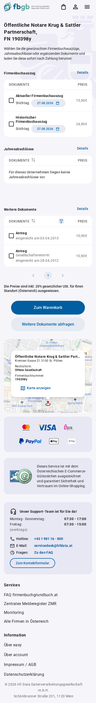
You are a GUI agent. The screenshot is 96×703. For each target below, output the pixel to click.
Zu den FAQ (43, 552)
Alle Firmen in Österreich (26, 621)
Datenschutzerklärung (24, 674)
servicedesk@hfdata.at (53, 546)
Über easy (13, 645)
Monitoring (14, 612)
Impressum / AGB (20, 664)
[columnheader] (32, 160)
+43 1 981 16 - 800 (48, 539)
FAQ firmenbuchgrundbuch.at (31, 595)
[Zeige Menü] (87, 7)
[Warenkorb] (63, 7)
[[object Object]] (61, 221)
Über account (16, 654)
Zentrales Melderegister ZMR (30, 603)
